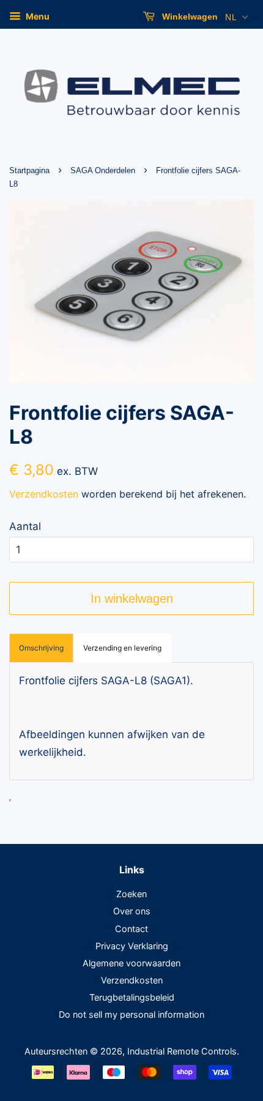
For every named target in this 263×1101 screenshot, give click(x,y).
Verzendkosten (43, 494)
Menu (37, 16)
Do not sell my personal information (131, 1014)
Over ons (131, 911)
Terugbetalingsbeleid (131, 997)
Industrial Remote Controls (182, 1051)
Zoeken (131, 894)
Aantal (25, 526)
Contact (131, 929)
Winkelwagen (189, 16)
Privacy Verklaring (131, 946)
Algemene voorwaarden (131, 963)
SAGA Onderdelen (102, 170)
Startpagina (29, 170)
